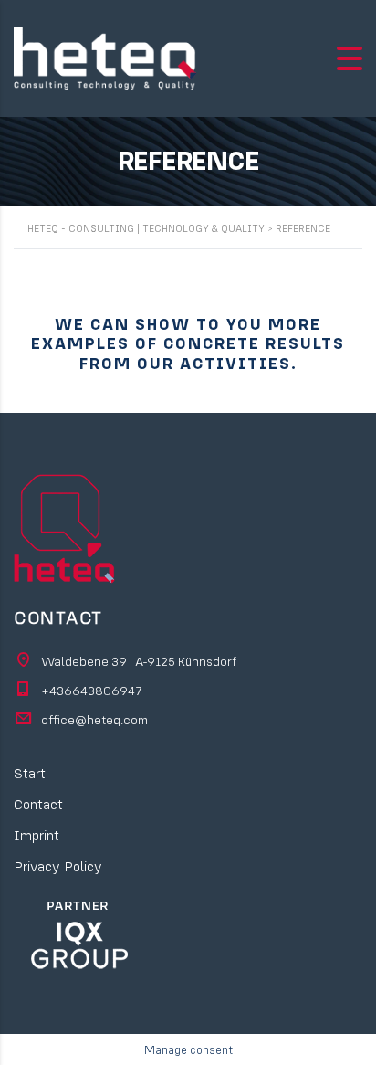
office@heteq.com (94, 720)
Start (30, 773)
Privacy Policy (58, 866)
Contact (38, 804)
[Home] (105, 56)
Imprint (36, 835)
